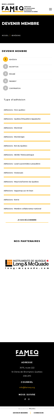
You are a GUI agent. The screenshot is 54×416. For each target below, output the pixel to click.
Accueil (5, 35)
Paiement (12, 81)
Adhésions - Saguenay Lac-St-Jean (18, 191)
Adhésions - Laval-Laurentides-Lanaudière (22, 164)
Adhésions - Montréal (13, 128)
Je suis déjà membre (26, 220)
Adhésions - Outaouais (13, 173)
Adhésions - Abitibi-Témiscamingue (19, 155)
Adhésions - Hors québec (14, 110)
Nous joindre (8, 4)
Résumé (12, 74)
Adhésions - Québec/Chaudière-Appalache (22, 119)
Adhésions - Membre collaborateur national (22, 209)
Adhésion (13, 59)
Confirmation (14, 88)
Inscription (13, 67)
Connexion (39, 413)
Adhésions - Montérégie (14, 137)
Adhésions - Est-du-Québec (15, 146)
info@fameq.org (27, 387)
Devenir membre (20, 413)
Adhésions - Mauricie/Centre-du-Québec (21, 182)
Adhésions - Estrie (11, 200)
